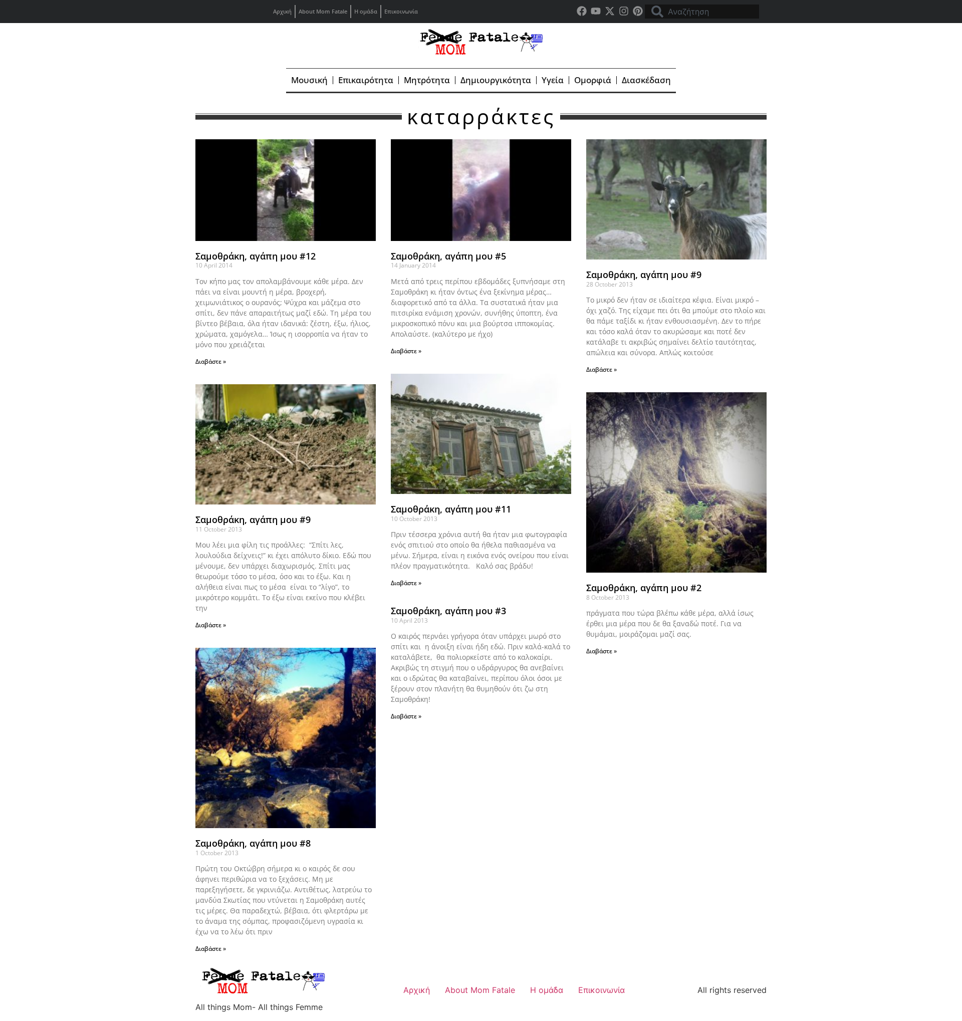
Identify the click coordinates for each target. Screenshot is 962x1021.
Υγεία (553, 80)
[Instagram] (624, 11)
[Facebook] (582, 11)
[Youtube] (596, 11)
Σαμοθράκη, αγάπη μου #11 (451, 509)
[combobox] (702, 12)
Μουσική (309, 80)
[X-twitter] (610, 11)
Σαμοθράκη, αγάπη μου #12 (255, 256)
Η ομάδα (365, 11)
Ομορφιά (592, 80)
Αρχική (282, 11)
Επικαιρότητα (365, 80)
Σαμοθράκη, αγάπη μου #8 (253, 843)
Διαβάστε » (210, 361)
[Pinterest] (638, 11)
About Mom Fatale (323, 11)
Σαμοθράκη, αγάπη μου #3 (448, 611)
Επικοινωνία (401, 11)
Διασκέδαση (646, 80)
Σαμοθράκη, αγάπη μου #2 (643, 588)
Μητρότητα (427, 80)
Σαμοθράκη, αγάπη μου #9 (643, 275)
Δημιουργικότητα (495, 80)
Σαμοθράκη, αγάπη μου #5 (448, 256)
